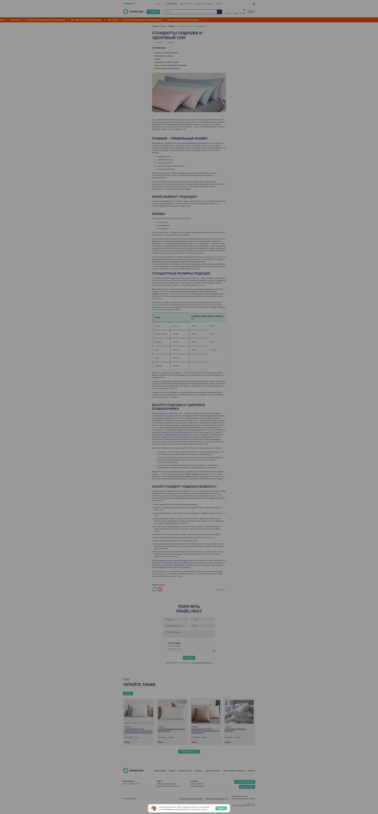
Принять (221, 808)
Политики (169, 809)
